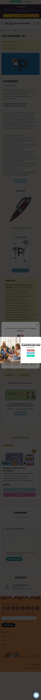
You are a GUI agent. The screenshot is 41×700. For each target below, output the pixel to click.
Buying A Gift (30, 355)
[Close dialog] (1, 338)
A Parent (30, 350)
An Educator (31, 353)
